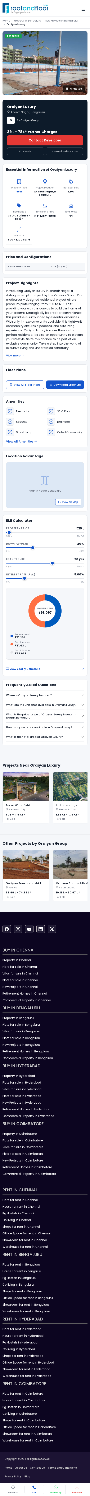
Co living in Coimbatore (20, 1414)
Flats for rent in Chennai (20, 1200)
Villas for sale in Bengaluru (21, 1031)
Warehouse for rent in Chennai (25, 1247)
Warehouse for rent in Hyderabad (27, 1376)
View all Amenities (19, 441)
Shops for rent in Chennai (21, 1227)
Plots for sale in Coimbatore (23, 1154)
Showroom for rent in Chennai (25, 1240)
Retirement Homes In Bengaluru (26, 1051)
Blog (27, 1476)
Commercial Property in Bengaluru (28, 1058)
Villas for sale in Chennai (20, 973)
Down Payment (17, 544)
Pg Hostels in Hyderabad (20, 1342)
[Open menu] (83, 9)
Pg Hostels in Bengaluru (19, 1278)
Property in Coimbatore (20, 1134)
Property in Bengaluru (27, 20)
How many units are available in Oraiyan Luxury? (39, 727)
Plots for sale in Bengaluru (21, 1038)
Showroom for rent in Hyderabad (26, 1369)
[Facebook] (7, 929)
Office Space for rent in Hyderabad (28, 1362)
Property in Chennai (17, 960)
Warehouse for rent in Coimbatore (28, 1440)
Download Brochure (67, 385)
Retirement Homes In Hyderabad (26, 1109)
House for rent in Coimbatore (24, 1400)
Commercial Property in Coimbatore (29, 1174)
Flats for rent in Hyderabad (22, 1329)
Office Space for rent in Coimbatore (29, 1427)
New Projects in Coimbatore (23, 1160)
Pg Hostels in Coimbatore (21, 1407)
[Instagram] (18, 929)
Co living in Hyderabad (19, 1349)
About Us (21, 1467)
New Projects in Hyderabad (22, 1102)
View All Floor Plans (27, 385)
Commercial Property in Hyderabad (28, 1116)
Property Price (17, 528)
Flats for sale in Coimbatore (23, 1140)
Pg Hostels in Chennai (18, 1213)
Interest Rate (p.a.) (20, 574)
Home (6, 20)
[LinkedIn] (40, 929)
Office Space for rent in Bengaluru (28, 1298)
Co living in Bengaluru (18, 1284)
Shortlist (27, 151)
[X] (52, 929)
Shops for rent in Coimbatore (24, 1420)
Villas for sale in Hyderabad (22, 1089)
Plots (19, 191)
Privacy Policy (13, 1476)
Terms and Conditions (62, 1467)
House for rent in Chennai (21, 1207)
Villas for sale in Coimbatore (23, 1147)
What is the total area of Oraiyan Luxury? (34, 737)
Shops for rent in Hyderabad (23, 1356)
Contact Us (37, 1467)
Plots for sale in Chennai (20, 980)
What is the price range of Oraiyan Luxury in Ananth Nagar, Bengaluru (41, 716)
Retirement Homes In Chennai (25, 993)
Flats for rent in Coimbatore (23, 1394)
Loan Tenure (15, 559)
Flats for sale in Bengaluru (21, 1025)
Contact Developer (45, 140)
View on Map (70, 502)
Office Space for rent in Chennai (26, 1233)
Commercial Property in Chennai (27, 1000)
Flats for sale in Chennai (20, 967)
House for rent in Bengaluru (22, 1271)
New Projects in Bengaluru (61, 20)
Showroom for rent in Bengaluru (26, 1305)
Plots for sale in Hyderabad (22, 1096)
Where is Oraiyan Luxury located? (29, 695)
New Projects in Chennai (20, 987)
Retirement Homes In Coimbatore (27, 1167)
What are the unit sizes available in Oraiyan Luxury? (41, 705)
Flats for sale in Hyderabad (22, 1082)
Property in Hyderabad (19, 1076)
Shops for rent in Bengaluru (22, 1291)
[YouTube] (29, 929)
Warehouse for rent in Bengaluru (26, 1311)
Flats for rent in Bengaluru (21, 1264)
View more (13, 355)
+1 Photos (75, 88)
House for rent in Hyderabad (23, 1336)
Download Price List (66, 151)
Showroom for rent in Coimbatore (27, 1434)
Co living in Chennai (17, 1220)
